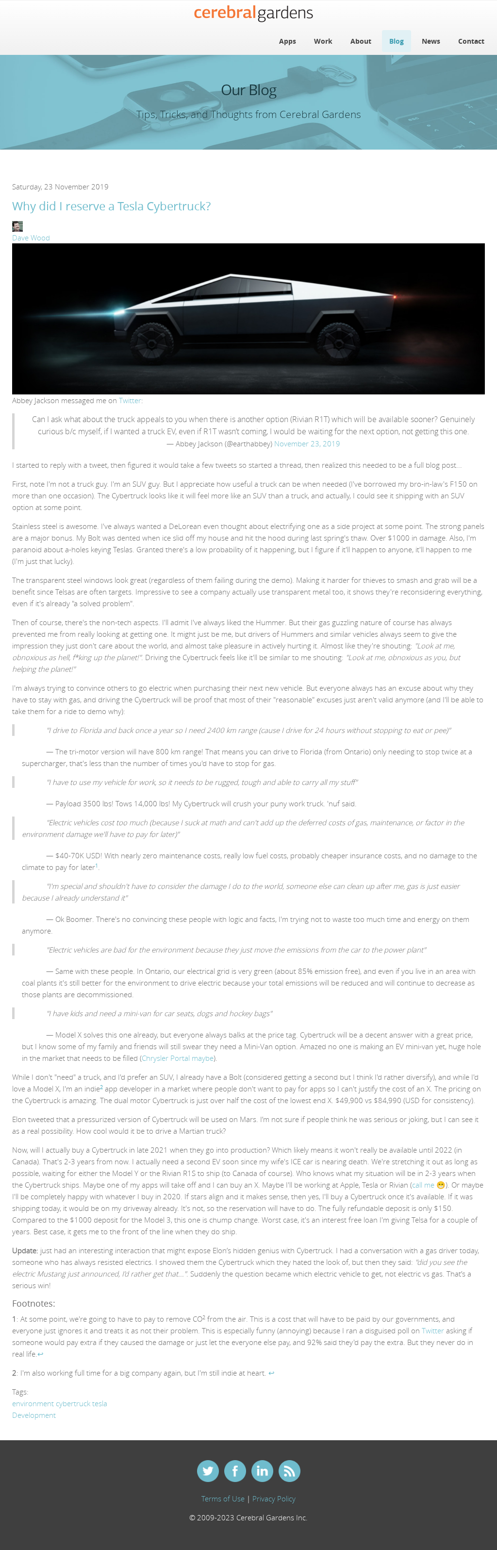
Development (34, 1415)
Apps (287, 41)
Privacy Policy (274, 1498)
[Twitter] (208, 1472)
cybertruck (73, 1403)
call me (423, 1185)
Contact (471, 41)
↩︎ (40, 1354)
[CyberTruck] (248, 318)
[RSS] (289, 1472)
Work (323, 41)
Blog (396, 41)
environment (33, 1403)
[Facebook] (235, 1472)
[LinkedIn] (262, 1472)
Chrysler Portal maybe (178, 1058)
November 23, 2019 (307, 443)
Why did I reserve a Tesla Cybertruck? (111, 206)
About (360, 41)
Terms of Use (223, 1498)
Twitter (130, 400)
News (431, 41)
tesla (99, 1403)
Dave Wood (31, 237)
